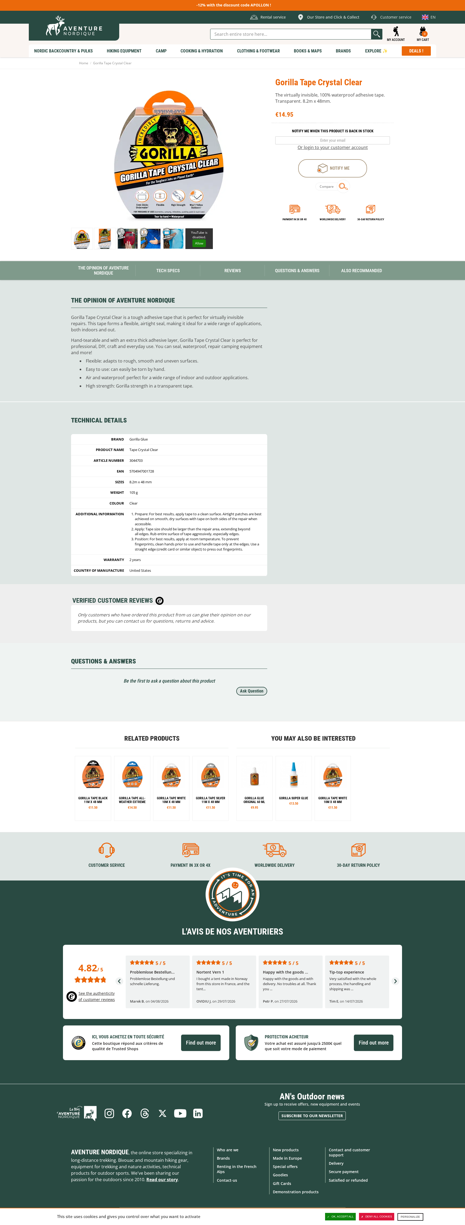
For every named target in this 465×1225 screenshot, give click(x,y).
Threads (145, 1113)
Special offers (285, 1166)
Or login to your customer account (333, 147)
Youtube (180, 1113)
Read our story (162, 1180)
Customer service (107, 865)
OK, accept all (343, 1216)
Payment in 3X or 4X (190, 865)
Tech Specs (168, 270)
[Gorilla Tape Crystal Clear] (105, 239)
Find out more (201, 1042)
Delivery (336, 1163)
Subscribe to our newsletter (312, 1115)
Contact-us (227, 1180)
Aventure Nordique (100, 1152)
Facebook (127, 1113)
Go (376, 34)
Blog (76, 1113)
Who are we (227, 1149)
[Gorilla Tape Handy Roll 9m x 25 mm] (93, 788)
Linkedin (198, 1113)
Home (83, 63)
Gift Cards (282, 1183)
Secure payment (344, 1171)
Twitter (162, 1113)
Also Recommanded (361, 270)
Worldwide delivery (333, 219)
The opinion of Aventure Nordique (103, 270)
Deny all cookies (378, 1216)
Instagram (109, 1113)
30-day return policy (370, 219)
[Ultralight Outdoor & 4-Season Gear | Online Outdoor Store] (74, 26)
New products (286, 1149)
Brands (223, 1158)
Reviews (232, 270)
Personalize (410, 1216)
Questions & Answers (297, 270)
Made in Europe (287, 1158)
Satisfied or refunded (348, 1180)
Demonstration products (296, 1191)
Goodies (280, 1174)
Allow (199, 243)
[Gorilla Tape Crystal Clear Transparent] (82, 239)
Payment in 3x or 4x (295, 219)
